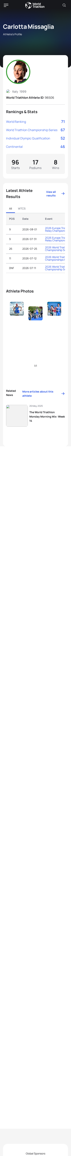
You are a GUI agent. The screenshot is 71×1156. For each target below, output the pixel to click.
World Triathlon (34, 5)
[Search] (64, 5)
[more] (17, 316)
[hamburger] (6, 5)
